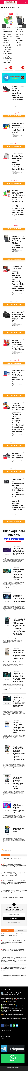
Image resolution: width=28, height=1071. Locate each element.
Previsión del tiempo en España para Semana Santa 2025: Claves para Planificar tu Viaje (14, 891)
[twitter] (5, 1025)
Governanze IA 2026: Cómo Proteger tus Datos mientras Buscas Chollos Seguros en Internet (19, 599)
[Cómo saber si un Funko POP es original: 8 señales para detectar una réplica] (7, 550)
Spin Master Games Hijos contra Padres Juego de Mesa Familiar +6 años (18, 344)
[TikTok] (8, 1025)
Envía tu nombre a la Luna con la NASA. (18, 829)
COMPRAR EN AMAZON (10, 67)
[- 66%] (6, 190)
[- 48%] (6, 123)
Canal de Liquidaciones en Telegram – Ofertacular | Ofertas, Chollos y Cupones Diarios (18, 808)
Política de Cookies (6, 1036)
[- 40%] (6, 403)
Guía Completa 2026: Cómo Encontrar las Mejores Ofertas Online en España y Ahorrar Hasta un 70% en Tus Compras (18, 782)
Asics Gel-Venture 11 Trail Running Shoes (17, 455)
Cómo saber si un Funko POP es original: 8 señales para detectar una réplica (18, 552)
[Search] (25, 2)
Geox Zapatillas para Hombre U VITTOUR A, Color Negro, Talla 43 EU (18, 316)
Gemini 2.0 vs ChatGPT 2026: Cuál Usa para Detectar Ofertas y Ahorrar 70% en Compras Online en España (19, 727)
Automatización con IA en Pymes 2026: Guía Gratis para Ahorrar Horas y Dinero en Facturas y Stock (19, 677)
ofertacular (14, 104)
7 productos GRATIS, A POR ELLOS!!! (12, 858)
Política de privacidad (6, 1038)
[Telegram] (17, 1025)
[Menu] (2, 2)
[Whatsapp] (14, 1025)
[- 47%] (6, 154)
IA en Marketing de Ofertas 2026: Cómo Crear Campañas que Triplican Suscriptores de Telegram (18, 574)
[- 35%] (6, 340)
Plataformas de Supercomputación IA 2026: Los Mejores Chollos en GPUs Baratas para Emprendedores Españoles (19, 702)
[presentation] (4, 26)
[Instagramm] (11, 1025)
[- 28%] (6, 266)
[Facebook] (2, 1025)
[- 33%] (6, 453)
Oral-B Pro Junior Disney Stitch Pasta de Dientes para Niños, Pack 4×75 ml (18, 128)
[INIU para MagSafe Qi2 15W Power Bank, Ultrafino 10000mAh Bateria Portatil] (20, 20)
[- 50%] (6, 86)
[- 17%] (6, 370)
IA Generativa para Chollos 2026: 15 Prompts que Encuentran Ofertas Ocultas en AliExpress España (19, 654)
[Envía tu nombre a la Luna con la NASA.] (7, 829)
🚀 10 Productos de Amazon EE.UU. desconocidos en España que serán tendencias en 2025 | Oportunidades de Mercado (13, 865)
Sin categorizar (7, 27)
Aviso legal (4, 1034)
